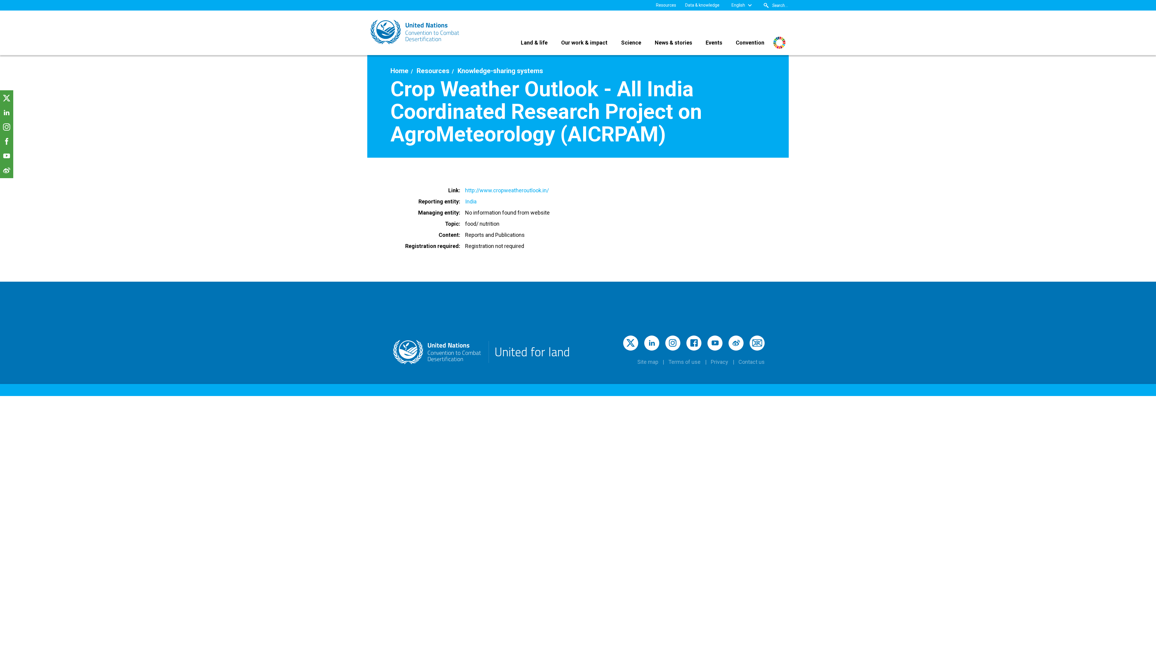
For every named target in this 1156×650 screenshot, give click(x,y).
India (471, 201)
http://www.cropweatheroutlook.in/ (507, 190)
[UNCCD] (415, 32)
